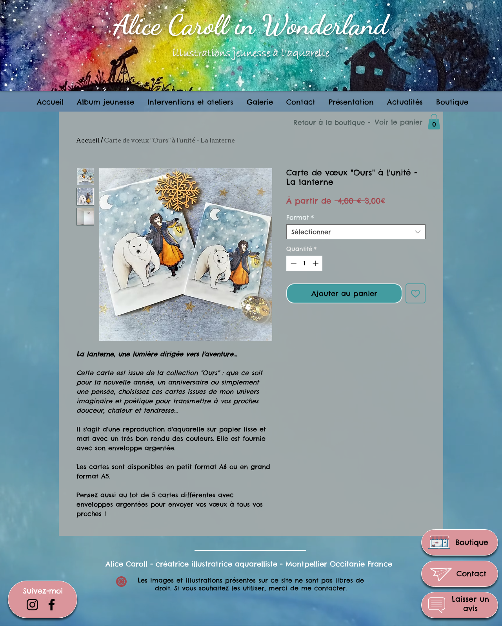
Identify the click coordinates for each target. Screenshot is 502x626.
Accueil (88, 140)
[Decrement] (292, 263)
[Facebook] (51, 604)
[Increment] (316, 263)
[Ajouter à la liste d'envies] (416, 293)
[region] (459, 542)
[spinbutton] (304, 263)
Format (300, 217)
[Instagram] (32, 604)
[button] (190, 102)
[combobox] (356, 231)
